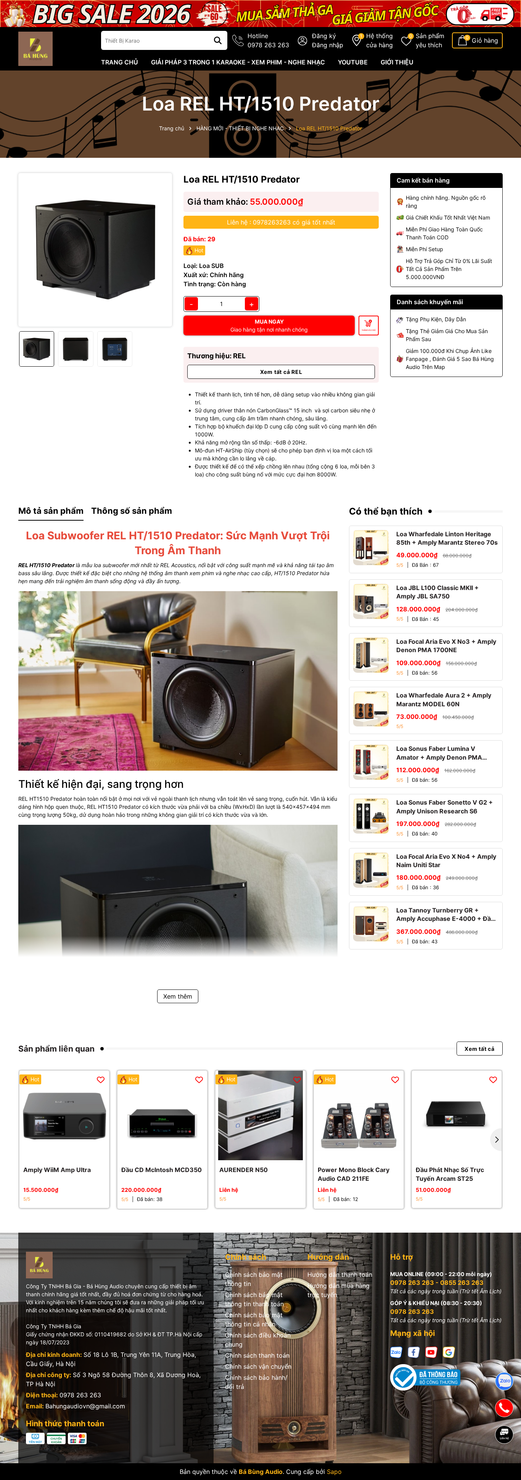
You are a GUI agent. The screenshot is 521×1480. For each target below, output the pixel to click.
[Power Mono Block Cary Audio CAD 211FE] (359, 1115)
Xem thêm (177, 996)
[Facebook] (414, 1351)
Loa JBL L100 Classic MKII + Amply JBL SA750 (437, 592)
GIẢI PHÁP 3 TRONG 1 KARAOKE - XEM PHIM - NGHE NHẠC (238, 62)
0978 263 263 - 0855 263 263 (437, 1282)
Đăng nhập (327, 45)
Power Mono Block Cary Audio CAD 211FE (353, 1174)
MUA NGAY (269, 325)
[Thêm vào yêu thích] (101, 1079)
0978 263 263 (80, 1395)
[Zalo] (396, 1351)
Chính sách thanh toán (257, 1355)
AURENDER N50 (243, 1170)
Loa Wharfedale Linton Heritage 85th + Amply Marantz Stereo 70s (447, 538)
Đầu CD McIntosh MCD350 (161, 1170)
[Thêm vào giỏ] (56, 1152)
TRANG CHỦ (119, 62)
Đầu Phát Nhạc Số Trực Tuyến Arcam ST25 (450, 1174)
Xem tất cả (480, 1048)
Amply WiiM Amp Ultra (57, 1170)
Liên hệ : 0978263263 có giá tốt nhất (281, 222)
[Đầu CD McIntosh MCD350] (162, 1115)
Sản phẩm (430, 40)
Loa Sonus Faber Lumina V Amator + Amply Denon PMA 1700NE (439, 753)
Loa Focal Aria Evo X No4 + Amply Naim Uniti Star (446, 861)
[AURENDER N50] (260, 1115)
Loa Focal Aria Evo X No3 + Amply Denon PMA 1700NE (446, 646)
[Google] (449, 1351)
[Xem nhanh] (72, 1152)
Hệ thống (379, 40)
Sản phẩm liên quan (56, 1048)
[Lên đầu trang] (504, 1461)
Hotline (268, 40)
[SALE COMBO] (260, 13)
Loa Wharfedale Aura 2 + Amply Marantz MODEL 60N (443, 699)
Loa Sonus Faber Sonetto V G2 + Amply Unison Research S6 (444, 807)
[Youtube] (431, 1351)
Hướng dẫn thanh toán (339, 1274)
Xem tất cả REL (281, 372)
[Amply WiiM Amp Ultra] (64, 1115)
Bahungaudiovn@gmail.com (85, 1406)
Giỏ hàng (485, 40)
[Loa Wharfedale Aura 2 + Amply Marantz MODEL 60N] (371, 708)
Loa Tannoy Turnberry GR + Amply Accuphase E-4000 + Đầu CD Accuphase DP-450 (445, 914)
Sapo (334, 1471)
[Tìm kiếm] (217, 40)
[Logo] (35, 48)
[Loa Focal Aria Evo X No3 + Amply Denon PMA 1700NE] (371, 655)
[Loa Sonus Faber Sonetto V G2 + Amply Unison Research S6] (371, 816)
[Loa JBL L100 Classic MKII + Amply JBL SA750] (371, 601)
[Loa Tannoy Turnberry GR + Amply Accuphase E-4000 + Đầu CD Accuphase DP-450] (371, 923)
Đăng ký (324, 36)
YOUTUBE (353, 62)
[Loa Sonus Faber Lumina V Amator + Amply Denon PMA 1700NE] (371, 762)
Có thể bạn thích (386, 511)
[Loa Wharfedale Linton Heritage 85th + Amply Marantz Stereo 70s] (371, 547)
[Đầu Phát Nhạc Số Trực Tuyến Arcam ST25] (457, 1115)
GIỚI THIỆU (397, 62)
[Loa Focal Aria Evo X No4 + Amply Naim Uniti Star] (371, 870)
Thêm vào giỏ (369, 330)
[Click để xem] (95, 250)
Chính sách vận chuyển (258, 1366)
